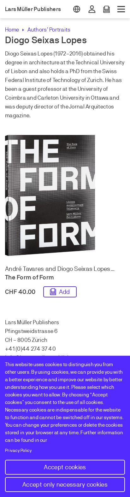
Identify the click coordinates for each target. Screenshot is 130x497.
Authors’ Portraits (48, 29)
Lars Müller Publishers (33, 9)
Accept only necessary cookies (65, 484)
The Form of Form (29, 277)
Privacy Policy (18, 450)
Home (12, 29)
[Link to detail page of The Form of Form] (65, 197)
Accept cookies (65, 467)
